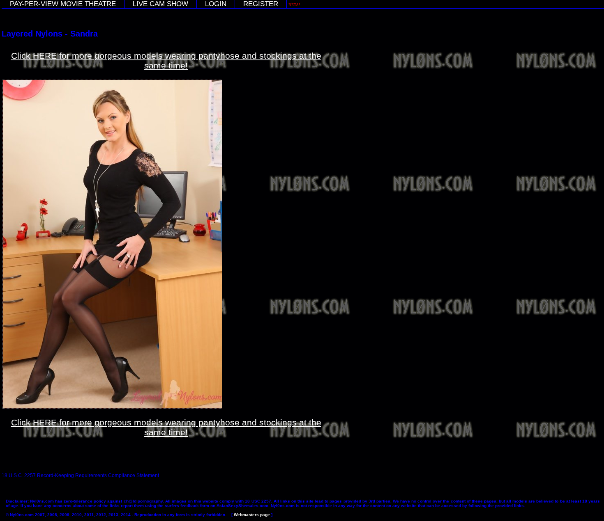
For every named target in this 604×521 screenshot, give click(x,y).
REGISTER (260, 4)
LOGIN (215, 4)
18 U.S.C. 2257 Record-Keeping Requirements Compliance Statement (80, 475)
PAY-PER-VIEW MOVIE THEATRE (63, 4)
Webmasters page (252, 514)
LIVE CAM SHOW (160, 4)
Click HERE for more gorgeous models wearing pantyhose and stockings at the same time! (166, 60)
